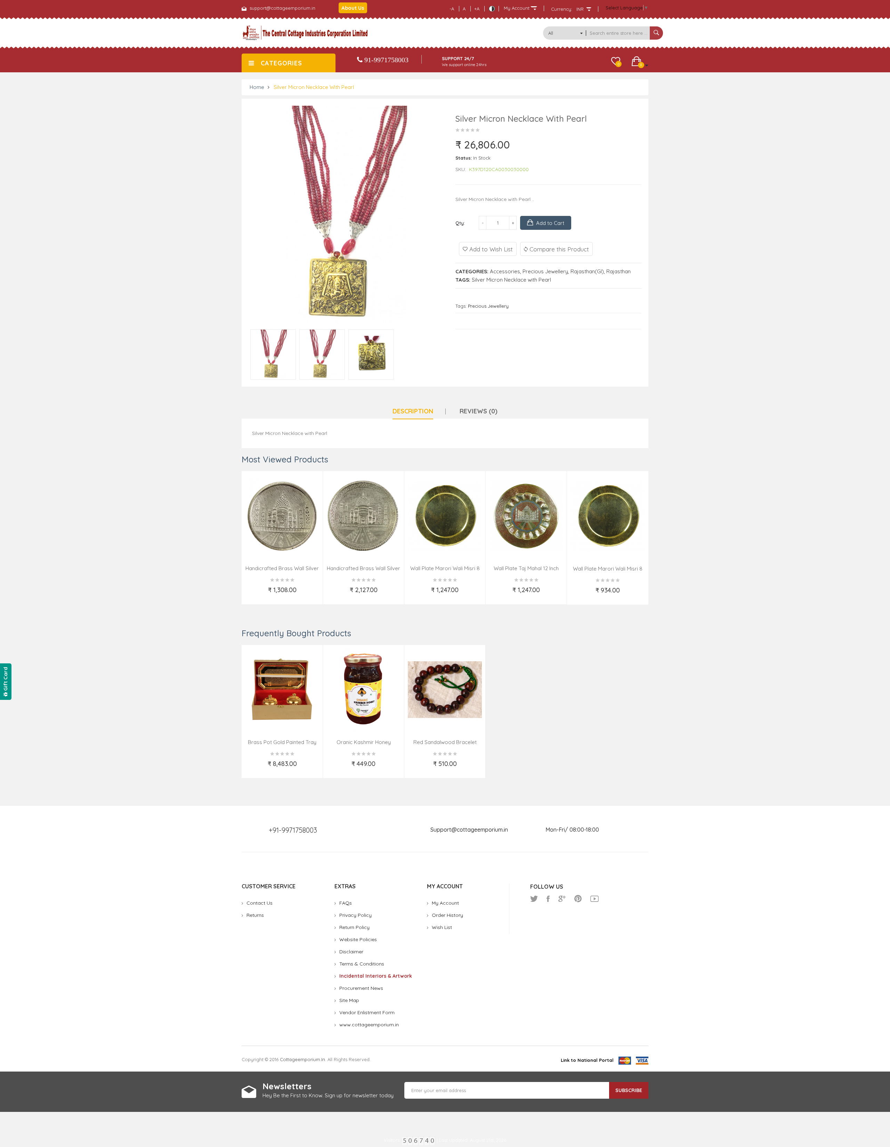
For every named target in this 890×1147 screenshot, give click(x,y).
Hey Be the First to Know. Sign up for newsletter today (328, 1095)
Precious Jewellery (545, 271)
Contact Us (259, 903)
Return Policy (354, 927)
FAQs (345, 903)
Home (257, 87)
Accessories (505, 271)
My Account (445, 903)
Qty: (460, 223)
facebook (548, 899)
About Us (352, 8)
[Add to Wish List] (251, 594)
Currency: (561, 9)
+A (476, 8)
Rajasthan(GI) (587, 271)
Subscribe (628, 1090)
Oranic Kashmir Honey (364, 742)
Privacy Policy (355, 915)
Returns (255, 915)
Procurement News (361, 988)
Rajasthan (618, 271)
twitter (534, 899)
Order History (447, 915)
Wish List (442, 927)
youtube (594, 899)
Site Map (349, 1000)
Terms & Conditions (361, 964)
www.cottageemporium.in (369, 1024)
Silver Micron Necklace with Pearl (314, 87)
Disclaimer (351, 951)
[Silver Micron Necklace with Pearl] (273, 354)
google (562, 899)
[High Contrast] (491, 8)
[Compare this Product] (313, 594)
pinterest (578, 899)
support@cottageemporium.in (282, 8)
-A (452, 8)
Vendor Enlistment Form (367, 1012)
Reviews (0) (478, 411)
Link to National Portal (587, 1060)
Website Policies (358, 939)
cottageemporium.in (302, 1059)
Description (413, 411)
